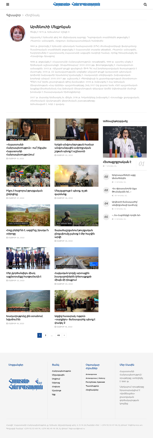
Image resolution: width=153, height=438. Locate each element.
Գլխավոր (13, 15)
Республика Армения (95, 382)
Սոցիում (61, 309)
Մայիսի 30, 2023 (64, 155)
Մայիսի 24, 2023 (64, 241)
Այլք (53, 394)
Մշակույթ (56, 390)
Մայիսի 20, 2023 (64, 284)
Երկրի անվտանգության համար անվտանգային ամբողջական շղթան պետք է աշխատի (74, 148)
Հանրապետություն (19, 138)
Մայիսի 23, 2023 (16, 280)
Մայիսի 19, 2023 (16, 323)
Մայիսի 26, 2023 (64, 198)
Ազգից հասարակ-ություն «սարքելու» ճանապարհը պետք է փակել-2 (75, 319)
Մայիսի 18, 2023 (64, 327)
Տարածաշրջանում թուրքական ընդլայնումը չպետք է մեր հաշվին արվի (75, 233)
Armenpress (91, 374)
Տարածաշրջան (64, 223)
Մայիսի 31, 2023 (16, 158)
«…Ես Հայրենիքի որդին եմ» (126, 215)
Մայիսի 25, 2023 (16, 238)
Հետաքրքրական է (117, 162)
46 (58, 335)
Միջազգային (58, 375)
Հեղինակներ (92, 390)
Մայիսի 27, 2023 (16, 198)
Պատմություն (92, 386)
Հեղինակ (32, 15)
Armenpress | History (95, 378)
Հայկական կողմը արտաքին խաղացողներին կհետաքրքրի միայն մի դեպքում (73, 276)
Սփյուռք (56, 383)
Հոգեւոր (56, 387)
